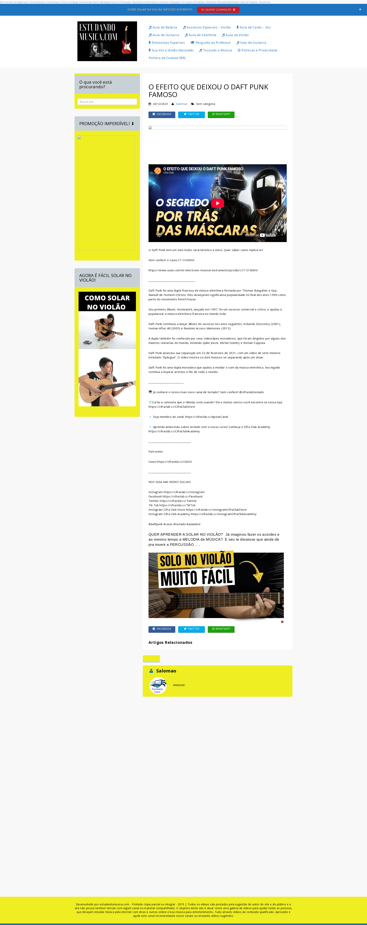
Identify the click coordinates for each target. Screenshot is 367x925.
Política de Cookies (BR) (167, 58)
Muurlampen (7, 2)
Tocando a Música (217, 50)
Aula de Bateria (164, 27)
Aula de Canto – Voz (255, 27)
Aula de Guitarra (165, 35)
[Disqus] (217, 745)
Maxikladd (233, 2)
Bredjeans (199, 2)
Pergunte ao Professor (213, 42)
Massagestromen (109, 2)
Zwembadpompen (89, 2)
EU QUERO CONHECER (216, 9)
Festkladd (211, 2)
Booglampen (22, 2)
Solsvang (222, 2)
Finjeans (163, 2)
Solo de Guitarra (253, 42)
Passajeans (175, 2)
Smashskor (265, 2)
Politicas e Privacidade (259, 50)
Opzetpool (138, 2)
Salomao (182, 104)
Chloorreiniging (69, 2)
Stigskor (254, 2)
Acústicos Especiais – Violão (208, 27)
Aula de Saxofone (202, 35)
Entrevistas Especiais (168, 42)
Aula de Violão (237, 35)
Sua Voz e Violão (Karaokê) (172, 50)
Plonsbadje (125, 2)
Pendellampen (38, 2)
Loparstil (244, 2)
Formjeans (187, 2)
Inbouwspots (53, 2)
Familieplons (151, 2)
